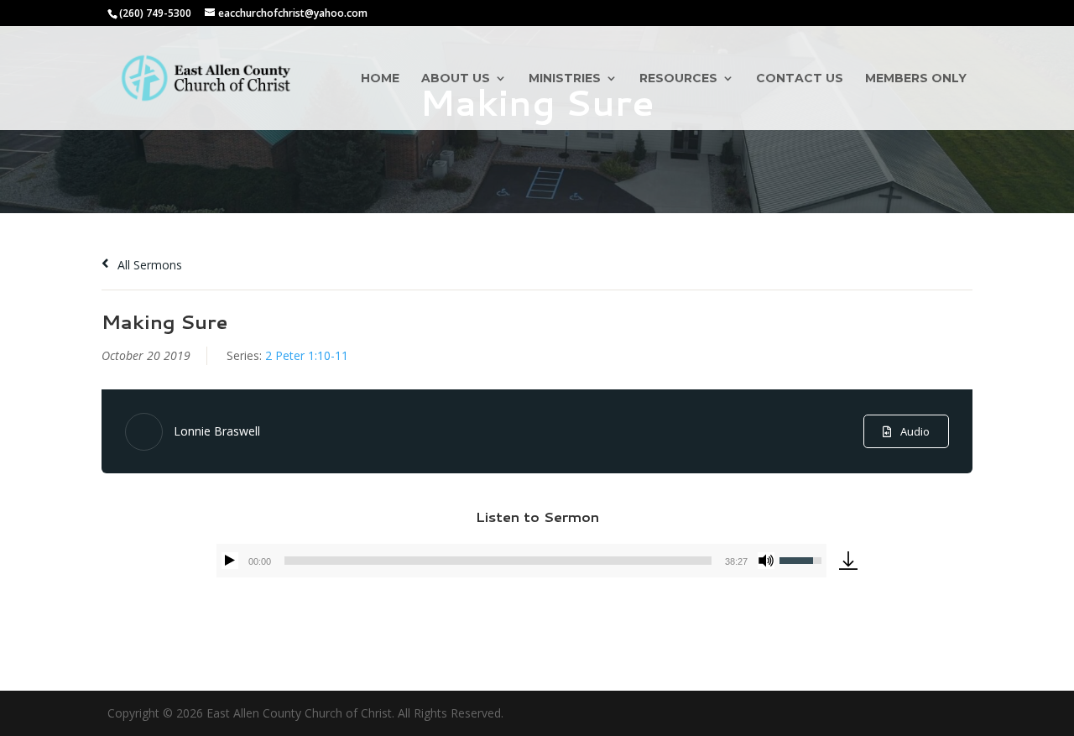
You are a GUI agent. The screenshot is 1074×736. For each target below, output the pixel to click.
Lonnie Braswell (217, 431)
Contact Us (799, 79)
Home (380, 79)
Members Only (916, 79)
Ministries (565, 79)
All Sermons (148, 265)
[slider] (498, 560)
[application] (521, 560)
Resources (678, 79)
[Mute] (766, 560)
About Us (455, 79)
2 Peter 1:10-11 (306, 355)
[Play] (230, 560)
